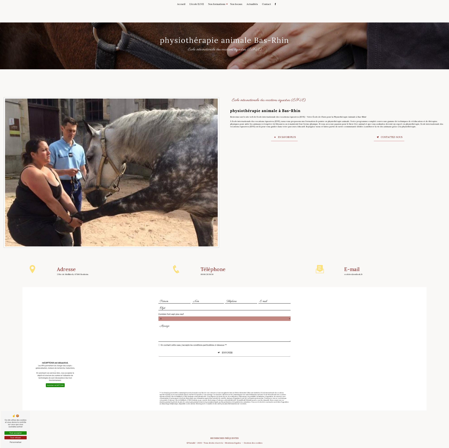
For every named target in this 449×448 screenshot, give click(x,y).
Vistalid (191, 443)
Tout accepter (15, 433)
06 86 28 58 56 (207, 274)
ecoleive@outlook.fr (353, 274)
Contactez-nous (391, 137)
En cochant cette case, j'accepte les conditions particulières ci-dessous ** (194, 345)
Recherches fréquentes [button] (224, 438)
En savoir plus (287, 137)
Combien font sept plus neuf (171, 314)
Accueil (181, 4)
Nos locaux (236, 4)
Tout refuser (15, 437)
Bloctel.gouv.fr (201, 404)
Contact (266, 4)
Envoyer (227, 352)
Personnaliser (16, 442)
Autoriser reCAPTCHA (55, 385)
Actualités (252, 4)
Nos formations (216, 4)
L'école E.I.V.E (197, 4)
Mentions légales (233, 443)
